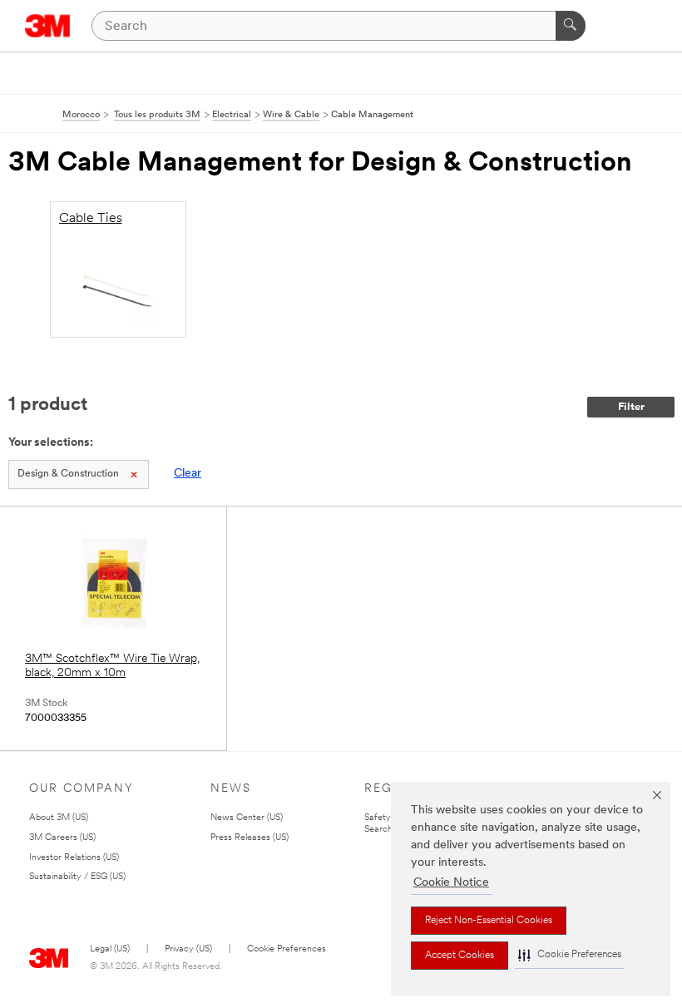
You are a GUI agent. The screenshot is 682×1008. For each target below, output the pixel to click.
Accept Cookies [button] (459, 956)
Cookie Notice (451, 883)
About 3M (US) (58, 818)
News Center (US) (246, 818)
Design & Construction (68, 474)
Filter (631, 407)
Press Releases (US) (249, 837)
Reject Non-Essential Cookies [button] (488, 921)
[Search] (571, 26)
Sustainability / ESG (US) (77, 877)
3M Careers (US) (62, 837)
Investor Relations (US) (74, 857)
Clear (187, 473)
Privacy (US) (188, 949)
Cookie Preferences (286, 949)
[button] (570, 955)
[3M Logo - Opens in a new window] (48, 25)
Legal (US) (110, 949)
